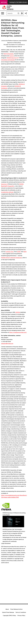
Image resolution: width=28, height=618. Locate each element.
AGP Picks (4, 2)
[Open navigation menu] (2, 13)
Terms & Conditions (20, 612)
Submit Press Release (8, 612)
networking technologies (8, 59)
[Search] (18, 13)
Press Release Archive (16, 609)
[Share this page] (26, 13)
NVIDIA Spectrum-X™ (13, 57)
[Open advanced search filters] (22, 13)
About (7, 609)
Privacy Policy (21, 615)
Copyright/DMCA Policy (9, 615)
